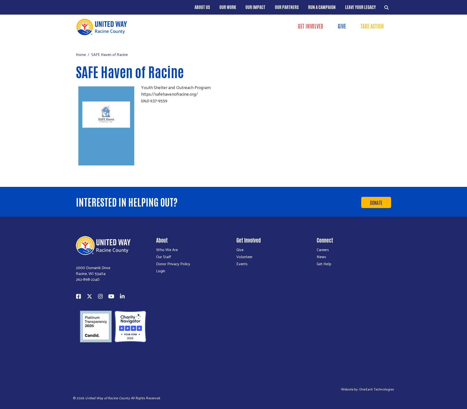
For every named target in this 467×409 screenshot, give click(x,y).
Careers (323, 249)
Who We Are (167, 249)
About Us (202, 7)
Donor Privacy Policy (173, 263)
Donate (376, 202)
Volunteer (244, 256)
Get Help (324, 263)
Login (160, 270)
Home (81, 54)
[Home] (153, 27)
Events (242, 263)
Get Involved (310, 25)
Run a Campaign (322, 7)
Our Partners (287, 7)
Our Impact (255, 7)
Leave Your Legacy (360, 7)
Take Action (372, 25)
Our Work (227, 7)
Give (342, 25)
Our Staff (163, 256)
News (321, 256)
